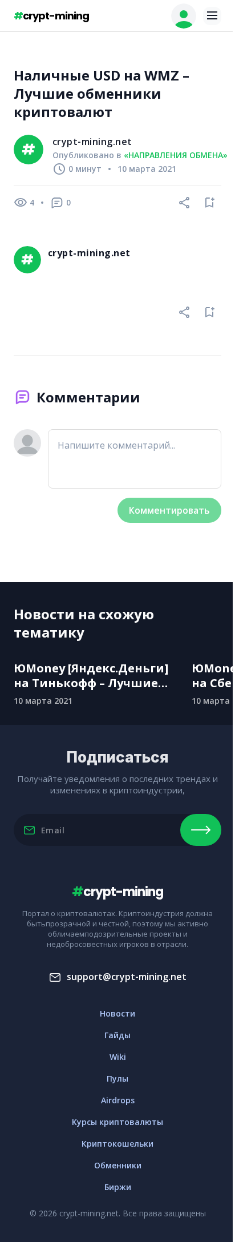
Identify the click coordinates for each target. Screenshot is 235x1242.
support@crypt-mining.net (127, 976)
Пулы (117, 1078)
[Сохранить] (209, 202)
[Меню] (212, 16)
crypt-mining (51, 16)
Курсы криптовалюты (117, 1121)
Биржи (117, 1186)
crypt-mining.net (92, 141)
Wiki (118, 1056)
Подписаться (200, 830)
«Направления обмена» (176, 155)
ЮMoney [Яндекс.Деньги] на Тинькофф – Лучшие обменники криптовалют (94, 676)
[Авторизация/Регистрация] (183, 16)
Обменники (117, 1165)
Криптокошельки (117, 1143)
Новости (117, 1013)
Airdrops (118, 1100)
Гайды (117, 1035)
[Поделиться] (184, 202)
